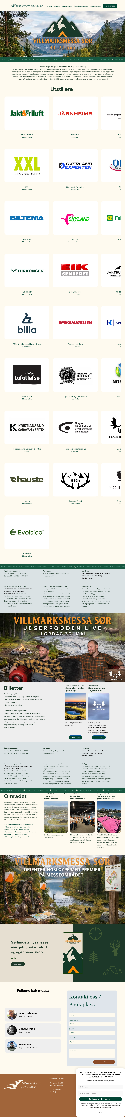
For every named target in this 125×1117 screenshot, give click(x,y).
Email (71, 973)
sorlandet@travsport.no (57, 1035)
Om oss (92, 1030)
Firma (71, 955)
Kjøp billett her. (65, 550)
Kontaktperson (74, 964)
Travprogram (92, 1041)
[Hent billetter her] (63, 59)
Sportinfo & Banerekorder (93, 1034)
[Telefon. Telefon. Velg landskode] (72, 985)
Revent (118, 1055)
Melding (72, 990)
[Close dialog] (123, 1070)
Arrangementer (93, 1038)
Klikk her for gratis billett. (13, 649)
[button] (57, 6)
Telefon (72, 981)
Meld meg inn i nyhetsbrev (100, 1099)
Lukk (100, 1112)
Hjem (92, 1026)
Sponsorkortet (93, 1045)
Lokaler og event (92, 1049)
